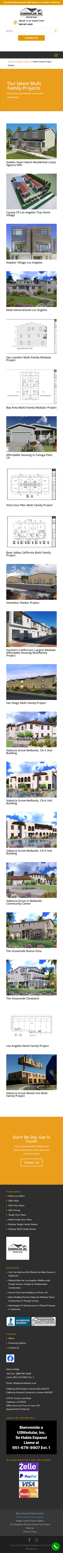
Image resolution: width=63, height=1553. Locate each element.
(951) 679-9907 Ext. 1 (23, 1377)
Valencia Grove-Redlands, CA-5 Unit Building (29, 751)
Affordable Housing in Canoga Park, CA (29, 456)
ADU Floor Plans (16, 1205)
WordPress (31, 1549)
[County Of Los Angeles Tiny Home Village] (31, 191)
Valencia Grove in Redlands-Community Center (24, 902)
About (11, 1338)
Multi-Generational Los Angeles (26, 310)
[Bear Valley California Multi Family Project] (31, 532)
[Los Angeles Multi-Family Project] (31, 1025)
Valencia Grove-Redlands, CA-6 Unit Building (29, 802)
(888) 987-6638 (23, 1373)
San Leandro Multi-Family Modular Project (28, 358)
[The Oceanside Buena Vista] (31, 930)
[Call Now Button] (56, 1546)
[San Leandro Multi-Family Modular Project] (31, 336)
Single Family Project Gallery (30, 1521)
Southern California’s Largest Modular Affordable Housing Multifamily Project (31, 652)
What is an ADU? (16, 1196)
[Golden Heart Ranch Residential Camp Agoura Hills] (31, 141)
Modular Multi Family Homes (22, 1229)
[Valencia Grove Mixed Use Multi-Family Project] (31, 1072)
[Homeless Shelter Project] (31, 582)
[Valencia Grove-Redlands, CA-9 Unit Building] (31, 830)
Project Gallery (23, 61)
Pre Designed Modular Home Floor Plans (30, 1524)
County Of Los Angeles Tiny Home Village (28, 213)
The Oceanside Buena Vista (24, 951)
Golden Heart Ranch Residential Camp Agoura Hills (31, 163)
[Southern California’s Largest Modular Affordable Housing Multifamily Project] (31, 629)
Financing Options (17, 1343)
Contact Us (31, 38)
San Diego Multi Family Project (26, 703)
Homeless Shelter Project (22, 602)
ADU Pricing (14, 1210)
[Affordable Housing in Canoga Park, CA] (31, 434)
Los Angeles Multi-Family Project (27, 1046)
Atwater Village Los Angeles (24, 262)
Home (11, 61)
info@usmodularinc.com (24, 1383)
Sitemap (30, 1528)
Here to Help (12, 1369)
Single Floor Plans (17, 1215)
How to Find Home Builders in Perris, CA (28, 1292)
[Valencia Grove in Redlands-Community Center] (31, 880)
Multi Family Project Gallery (30, 1517)
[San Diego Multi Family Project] (31, 682)
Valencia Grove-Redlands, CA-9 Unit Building (29, 852)
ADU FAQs (13, 1201)
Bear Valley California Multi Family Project (28, 554)
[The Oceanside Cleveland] (31, 977)
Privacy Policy (30, 1531)
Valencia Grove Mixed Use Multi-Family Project (27, 1094)
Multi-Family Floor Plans (20, 1219)
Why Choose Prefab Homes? (30, 1513)
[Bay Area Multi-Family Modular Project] (31, 387)
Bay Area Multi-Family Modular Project (31, 407)
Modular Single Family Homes (22, 1224)
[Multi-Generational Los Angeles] (31, 289)
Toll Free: (11, 1373)
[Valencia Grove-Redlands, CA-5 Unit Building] (31, 729)
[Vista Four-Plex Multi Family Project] (31, 484)
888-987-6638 (26, 24)
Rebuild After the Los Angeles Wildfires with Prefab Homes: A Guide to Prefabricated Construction (29, 1284)
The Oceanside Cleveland (22, 998)
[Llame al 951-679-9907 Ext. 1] (31, 1437)
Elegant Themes (31, 1545)
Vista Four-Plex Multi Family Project (29, 505)
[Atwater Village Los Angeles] (31, 242)
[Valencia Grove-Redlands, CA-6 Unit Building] (31, 780)
